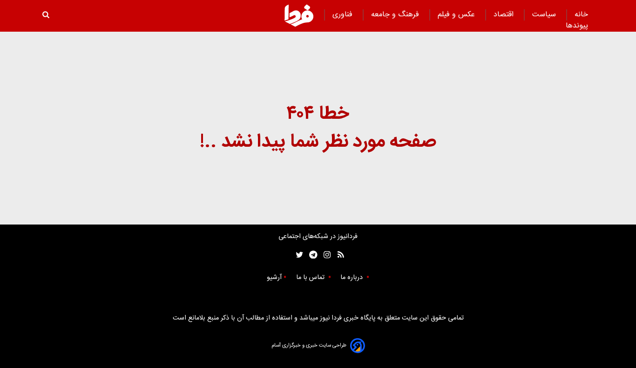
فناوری (343, 14)
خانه (581, 14)
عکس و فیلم (457, 14)
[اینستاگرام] (325, 255)
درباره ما (352, 277)
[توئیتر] (297, 255)
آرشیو (274, 277)
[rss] (338, 255)
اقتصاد (505, 14)
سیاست (545, 14)
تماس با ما (311, 277)
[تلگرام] (310, 255)
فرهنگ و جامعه (396, 14)
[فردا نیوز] (299, 15)
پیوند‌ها (577, 26)
